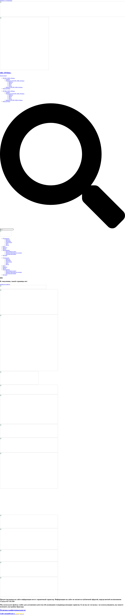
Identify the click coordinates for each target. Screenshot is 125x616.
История (5, 255)
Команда (5, 247)
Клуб (4, 246)
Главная (8, 79)
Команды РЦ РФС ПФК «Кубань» (14, 87)
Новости (11, 82)
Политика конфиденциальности (13, 610)
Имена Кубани (6, 88)
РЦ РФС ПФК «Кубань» (9, 78)
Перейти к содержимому (6, 0)
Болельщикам (6, 250)
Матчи (10, 83)
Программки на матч (11, 251)
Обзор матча (9, 242)
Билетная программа (11, 254)
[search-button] (62, 228)
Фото (10, 84)
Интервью (8, 241)
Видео (10, 86)
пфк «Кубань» (5, 73)
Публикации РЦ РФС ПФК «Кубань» (15, 80)
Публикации (6, 238)
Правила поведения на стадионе (14, 252)
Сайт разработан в (12, 613)
